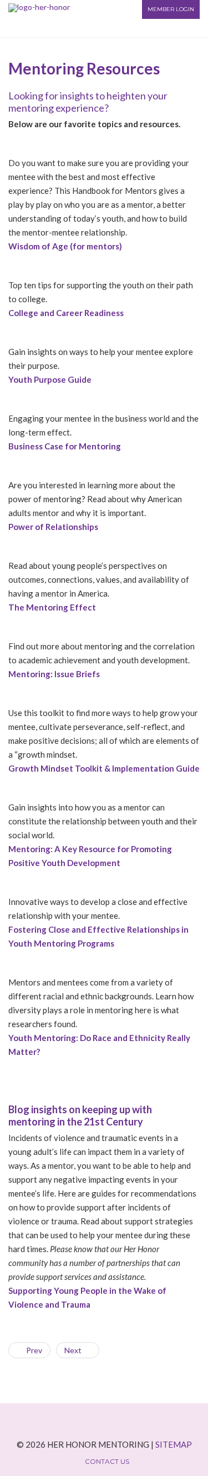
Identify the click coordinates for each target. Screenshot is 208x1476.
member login (171, 9)
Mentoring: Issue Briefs (54, 674)
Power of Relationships (53, 527)
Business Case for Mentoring (64, 446)
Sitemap (173, 1444)
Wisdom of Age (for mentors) (65, 246)
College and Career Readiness (66, 313)
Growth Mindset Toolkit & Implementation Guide (104, 768)
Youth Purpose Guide (50, 379)
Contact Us (107, 1461)
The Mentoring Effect (52, 607)
